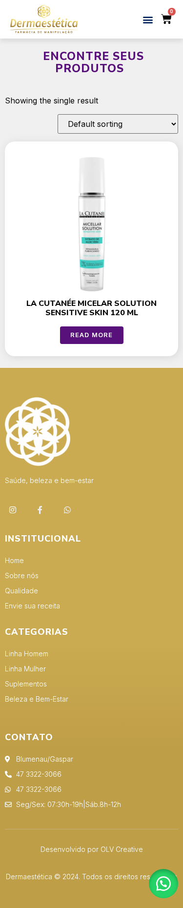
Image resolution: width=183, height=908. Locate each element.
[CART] (166, 19)
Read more (91, 335)
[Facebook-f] (40, 510)
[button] (148, 19)
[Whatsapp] (67, 510)
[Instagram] (12, 510)
